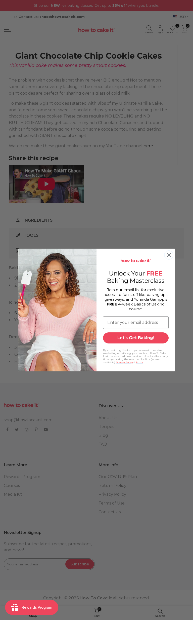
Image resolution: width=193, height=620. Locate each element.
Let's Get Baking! (135, 337)
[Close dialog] (168, 255)
